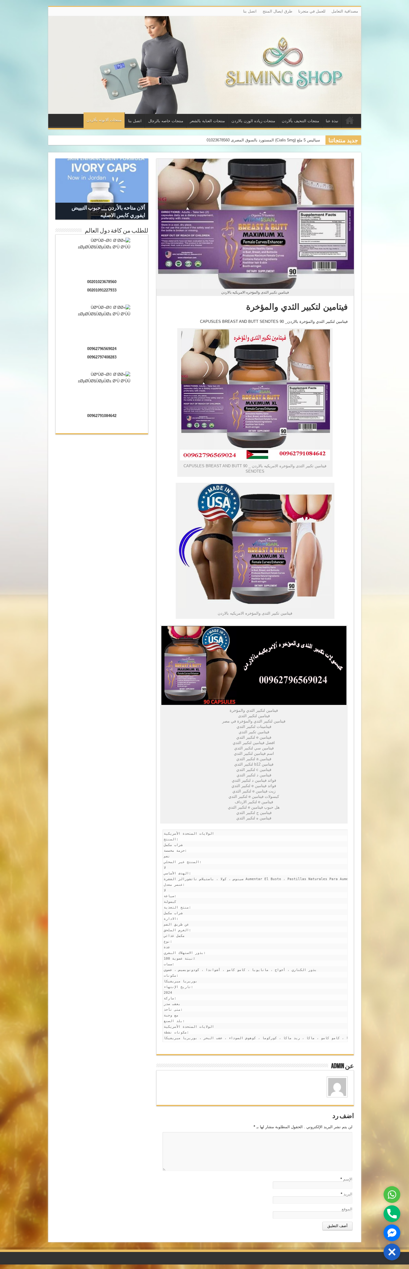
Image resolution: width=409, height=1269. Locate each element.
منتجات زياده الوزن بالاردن (253, 121)
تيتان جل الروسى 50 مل (300, 140)
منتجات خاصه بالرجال (165, 121)
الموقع (347, 1209)
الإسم (347, 1179)
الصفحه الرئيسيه (350, 121)
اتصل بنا (250, 11)
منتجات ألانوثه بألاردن (104, 120)
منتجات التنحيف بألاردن (300, 121)
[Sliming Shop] (204, 65)
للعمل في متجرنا (311, 11)
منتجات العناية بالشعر (207, 121)
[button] (392, 1252)
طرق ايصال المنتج (277, 11)
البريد (347, 1194)
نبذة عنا (332, 121)
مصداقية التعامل (344, 11)
